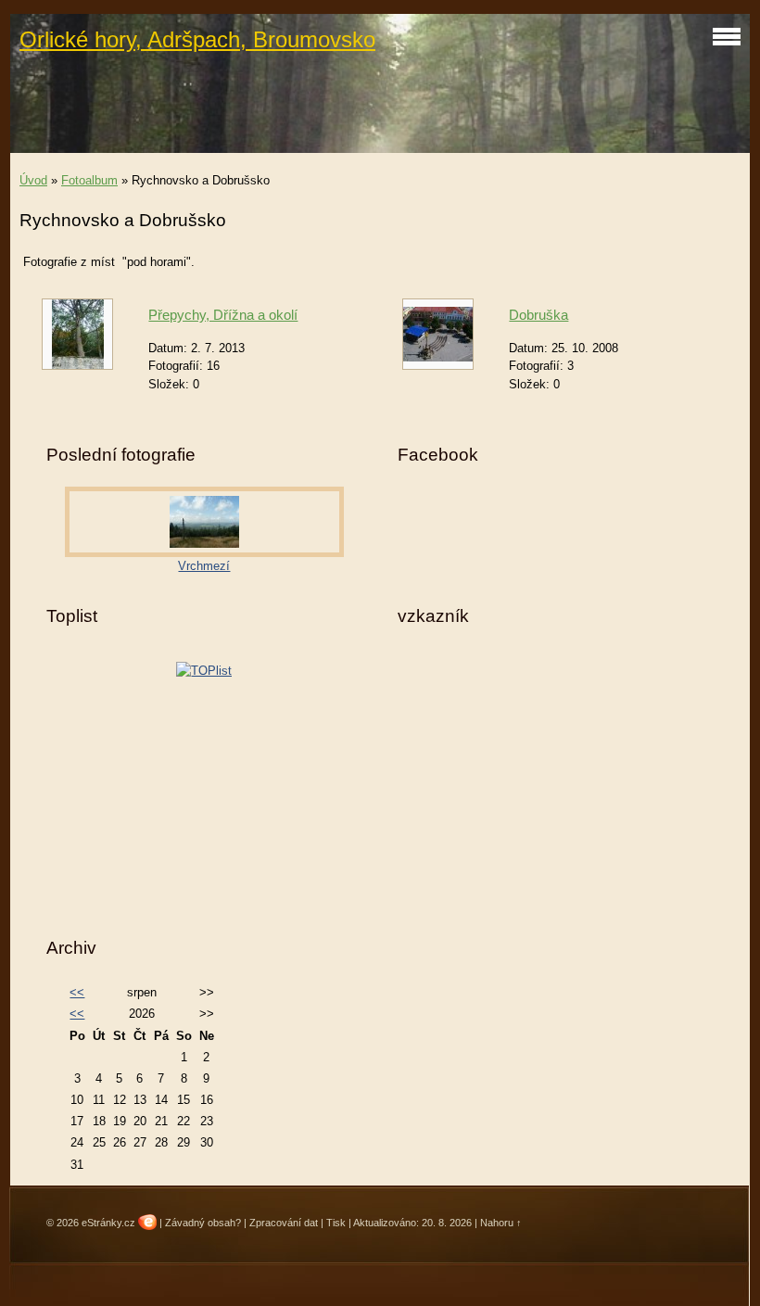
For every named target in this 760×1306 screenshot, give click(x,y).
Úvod (33, 180)
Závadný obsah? (203, 1222)
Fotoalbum (89, 180)
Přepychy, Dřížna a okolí (223, 315)
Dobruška (538, 315)
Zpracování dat (283, 1222)
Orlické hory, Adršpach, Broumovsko (197, 39)
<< (77, 992)
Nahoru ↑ (501, 1222)
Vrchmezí (204, 566)
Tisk (336, 1222)
